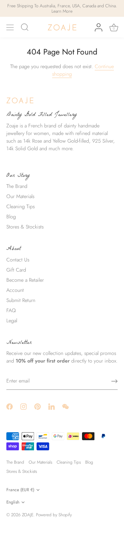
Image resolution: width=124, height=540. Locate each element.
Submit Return (20, 300)
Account (15, 290)
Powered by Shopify (54, 514)
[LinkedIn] (51, 406)
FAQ (11, 310)
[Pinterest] (37, 406)
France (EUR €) (20, 489)
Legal (11, 320)
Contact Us (17, 259)
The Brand (16, 186)
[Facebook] (9, 406)
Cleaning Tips (20, 206)
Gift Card (16, 269)
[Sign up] (114, 381)
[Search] (25, 28)
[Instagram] (23, 406)
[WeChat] (65, 406)
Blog (11, 216)
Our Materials (20, 196)
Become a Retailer (25, 280)
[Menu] (10, 28)
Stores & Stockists (25, 226)
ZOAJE (27, 514)
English (12, 502)
